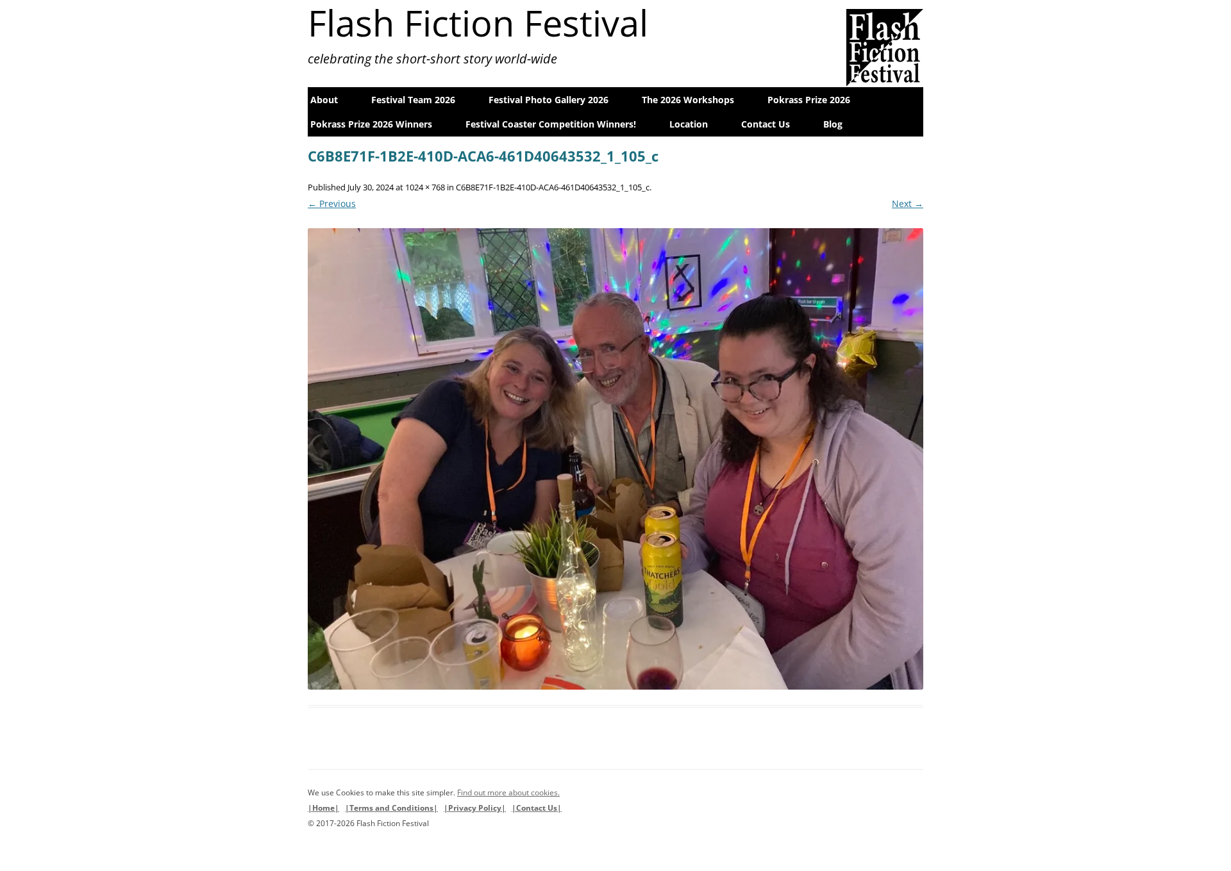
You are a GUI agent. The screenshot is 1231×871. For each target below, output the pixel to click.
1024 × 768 (425, 187)
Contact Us (765, 124)
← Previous (332, 203)
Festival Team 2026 (413, 100)
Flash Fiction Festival (478, 22)
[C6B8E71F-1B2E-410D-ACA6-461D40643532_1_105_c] (615, 459)
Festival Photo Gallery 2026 (548, 100)
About (324, 100)
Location (688, 124)
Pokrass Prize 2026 (808, 100)
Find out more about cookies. (508, 792)
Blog (832, 124)
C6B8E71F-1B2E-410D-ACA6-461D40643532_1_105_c (552, 187)
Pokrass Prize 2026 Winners (371, 124)
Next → (907, 203)
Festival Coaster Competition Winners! (550, 124)
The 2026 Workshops (688, 100)
